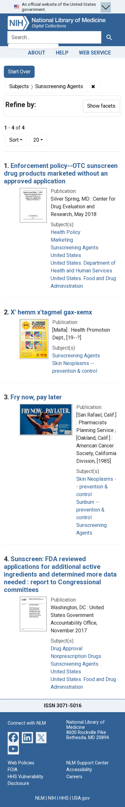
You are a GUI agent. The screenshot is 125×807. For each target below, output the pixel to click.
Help (62, 53)
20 (40, 140)
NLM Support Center (87, 763)
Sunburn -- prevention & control (90, 509)
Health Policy (65, 232)
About (37, 53)
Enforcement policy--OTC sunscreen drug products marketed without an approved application (61, 173)
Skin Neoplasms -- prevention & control (96, 486)
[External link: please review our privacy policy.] (13, 737)
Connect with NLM (27, 723)
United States (66, 255)
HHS (64, 798)
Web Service (95, 53)
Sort (14, 140)
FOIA (13, 769)
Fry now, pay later (36, 397)
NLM (40, 798)
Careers (74, 776)
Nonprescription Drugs (76, 656)
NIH (52, 798)
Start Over (19, 72)
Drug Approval (66, 648)
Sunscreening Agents (74, 248)
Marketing (62, 240)
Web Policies (21, 763)
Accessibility (79, 769)
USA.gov (81, 798)
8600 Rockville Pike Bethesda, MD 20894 (87, 735)
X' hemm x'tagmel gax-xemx (51, 312)
